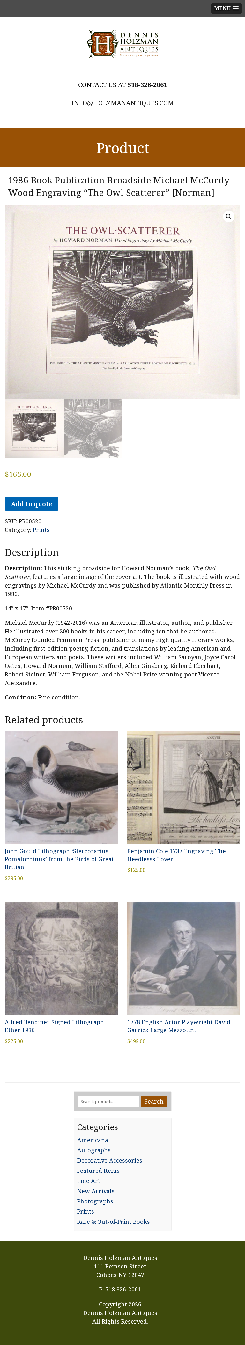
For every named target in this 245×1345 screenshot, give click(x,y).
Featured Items (98, 1170)
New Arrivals (96, 1191)
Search (154, 1101)
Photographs (95, 1201)
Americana (92, 1140)
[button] (228, 216)
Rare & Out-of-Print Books (113, 1221)
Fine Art (88, 1181)
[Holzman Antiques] (122, 44)
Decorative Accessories (109, 1160)
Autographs (94, 1150)
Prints (41, 530)
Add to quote (31, 503)
